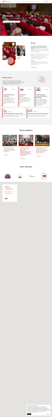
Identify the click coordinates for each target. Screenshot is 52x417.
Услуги (19, 1)
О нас (15, 1)
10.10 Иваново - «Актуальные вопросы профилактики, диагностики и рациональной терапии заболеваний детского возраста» (42, 150)
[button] (46, 1)
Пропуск (36, 1)
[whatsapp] (7, 198)
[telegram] (5, 198)
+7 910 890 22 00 (9, 189)
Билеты (33, 1)
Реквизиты (6, 194)
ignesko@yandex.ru (8, 190)
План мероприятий (23, 1)
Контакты (29, 1)
